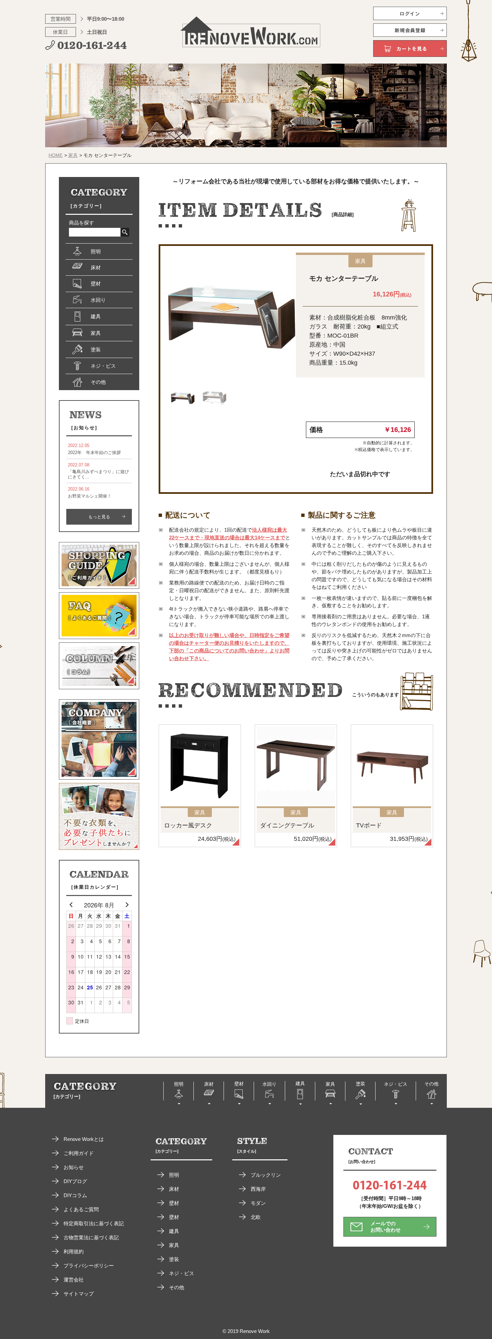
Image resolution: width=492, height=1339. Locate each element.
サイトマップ (79, 1294)
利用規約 (74, 1251)
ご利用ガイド (79, 1153)
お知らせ (74, 1167)
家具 (73, 155)
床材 (174, 1189)
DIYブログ (75, 1181)
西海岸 (258, 1189)
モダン (258, 1203)
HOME (56, 155)
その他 (176, 1287)
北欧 (256, 1217)
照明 (174, 1175)
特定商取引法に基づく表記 (94, 1223)
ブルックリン (266, 1175)
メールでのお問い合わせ (386, 1226)
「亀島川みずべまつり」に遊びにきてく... (98, 470)
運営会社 (74, 1279)
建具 (174, 1231)
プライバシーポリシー (89, 1265)
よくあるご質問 (81, 1209)
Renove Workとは (84, 1139)
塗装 (174, 1259)
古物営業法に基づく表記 (91, 1237)
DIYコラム (75, 1195)
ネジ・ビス (181, 1273)
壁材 (174, 1203)
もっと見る (99, 516)
